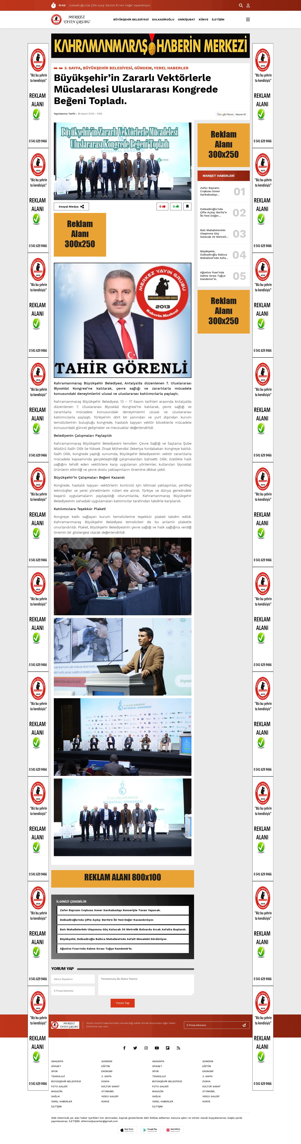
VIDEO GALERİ (109, 1096)
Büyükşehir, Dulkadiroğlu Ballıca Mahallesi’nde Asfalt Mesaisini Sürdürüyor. (113, 939)
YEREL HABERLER (171, 68)
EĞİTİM (105, 1066)
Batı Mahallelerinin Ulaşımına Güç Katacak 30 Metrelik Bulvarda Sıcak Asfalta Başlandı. (123, 929)
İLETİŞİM (218, 19)
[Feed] (178, 1048)
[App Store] (127, 1130)
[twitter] (135, 1048)
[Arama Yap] (239, 5)
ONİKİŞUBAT (186, 19)
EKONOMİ (106, 1071)
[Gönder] (245, 1025)
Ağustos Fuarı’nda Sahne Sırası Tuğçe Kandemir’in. (96, 948)
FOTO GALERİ (59, 1086)
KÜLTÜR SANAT (110, 1086)
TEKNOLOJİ (58, 1076)
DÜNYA (105, 1081)
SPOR (54, 1071)
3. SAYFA (72, 68)
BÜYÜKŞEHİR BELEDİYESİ (131, 19)
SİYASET (56, 1066)
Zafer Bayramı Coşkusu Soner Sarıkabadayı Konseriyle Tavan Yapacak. (110, 910)
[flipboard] (167, 1048)
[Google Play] (150, 1130)
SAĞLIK (55, 1096)
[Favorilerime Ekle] (187, 206)
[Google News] (231, 114)
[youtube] (156, 1048)
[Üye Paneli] (246, 5)
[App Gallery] (173, 1130)
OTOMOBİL (107, 1091)
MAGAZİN (56, 1091)
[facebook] (124, 1048)
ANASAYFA (57, 1061)
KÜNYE (203, 19)
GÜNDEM (143, 68)
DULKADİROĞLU (163, 19)
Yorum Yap (122, 1003)
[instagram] (146, 1048)
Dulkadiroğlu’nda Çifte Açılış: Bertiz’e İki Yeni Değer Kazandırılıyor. (107, 919)
